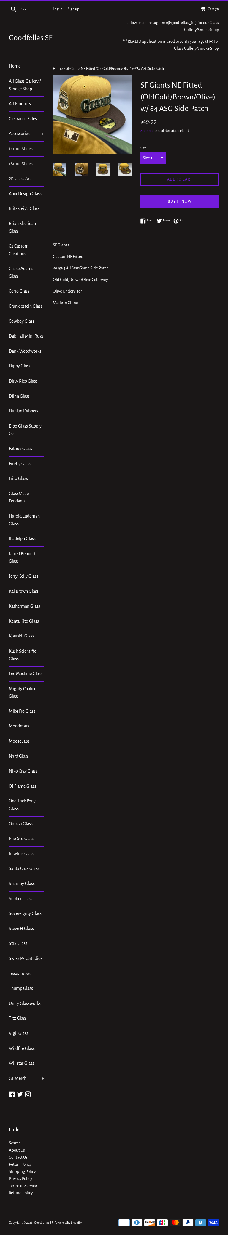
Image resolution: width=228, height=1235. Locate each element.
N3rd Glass (19, 756)
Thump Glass (21, 988)
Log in (57, 9)
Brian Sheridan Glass (22, 227)
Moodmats (19, 726)
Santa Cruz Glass (24, 868)
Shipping (147, 131)
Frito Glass (18, 478)
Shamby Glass (22, 883)
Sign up (73, 9)
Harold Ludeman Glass (24, 520)
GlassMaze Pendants (19, 497)
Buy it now (180, 201)
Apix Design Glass (25, 193)
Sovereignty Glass (25, 913)
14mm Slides (21, 148)
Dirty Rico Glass (23, 381)
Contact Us (18, 1157)
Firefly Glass (20, 463)
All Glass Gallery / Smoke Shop (25, 85)
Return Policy (20, 1164)
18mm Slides (21, 163)
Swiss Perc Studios (25, 958)
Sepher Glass (20, 898)
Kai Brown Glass (24, 591)
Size (143, 148)
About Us (17, 1150)
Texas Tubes (20, 973)
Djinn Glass (19, 396)
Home (14, 66)
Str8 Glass (18, 943)
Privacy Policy (20, 1178)
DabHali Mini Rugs (26, 336)
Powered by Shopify (68, 1222)
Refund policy (21, 1193)
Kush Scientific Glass (22, 655)
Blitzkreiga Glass (24, 208)
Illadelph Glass (22, 538)
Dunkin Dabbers (23, 411)
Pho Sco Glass (21, 838)
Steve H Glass (21, 928)
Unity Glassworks (25, 1003)
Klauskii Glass (21, 636)
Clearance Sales (23, 118)
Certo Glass (19, 291)
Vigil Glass (18, 1033)
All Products (20, 103)
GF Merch (26, 1078)
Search (15, 1143)
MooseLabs (19, 741)
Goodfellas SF (30, 38)
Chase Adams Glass (21, 272)
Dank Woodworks (25, 351)
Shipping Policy (22, 1171)
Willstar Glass (21, 1063)
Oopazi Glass (21, 823)
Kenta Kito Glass (24, 621)
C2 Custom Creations (18, 250)
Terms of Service (23, 1185)
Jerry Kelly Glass (23, 576)
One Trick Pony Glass (22, 805)
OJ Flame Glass (22, 786)
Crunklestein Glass (25, 306)
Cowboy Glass (21, 321)
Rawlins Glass (21, 853)
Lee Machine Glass (25, 673)
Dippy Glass (20, 366)
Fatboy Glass (20, 448)
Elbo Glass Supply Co (25, 430)
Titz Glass (18, 1018)
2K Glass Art (20, 178)
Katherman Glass (24, 606)
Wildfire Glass (22, 1048)
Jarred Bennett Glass (22, 557)
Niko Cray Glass (23, 771)
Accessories (26, 133)
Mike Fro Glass (22, 711)
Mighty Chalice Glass (22, 692)
